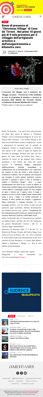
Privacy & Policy (31, 381)
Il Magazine (6, 378)
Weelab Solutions (31, 394)
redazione (14, 53)
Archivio (11, 381)
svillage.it (15, 257)
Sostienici (19, 381)
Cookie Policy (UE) (28, 383)
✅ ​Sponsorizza (18, 378)
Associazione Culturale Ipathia (31, 391)
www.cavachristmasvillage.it (19, 137)
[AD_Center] (21, 14)
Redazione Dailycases (33, 378)
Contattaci (15, 383)
